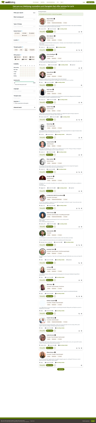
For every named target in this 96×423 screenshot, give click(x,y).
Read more (32, 421)
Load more (60, 369)
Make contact (50, 31)
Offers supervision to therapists (21, 103)
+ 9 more (65, 22)
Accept (93, 421)
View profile (42, 31)
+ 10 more (60, 40)
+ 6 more (58, 110)
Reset (34, 12)
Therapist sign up (90, 2)
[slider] (14, 81)
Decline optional (85, 421)
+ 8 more (59, 58)
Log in (84, 2)
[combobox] (24, 42)
